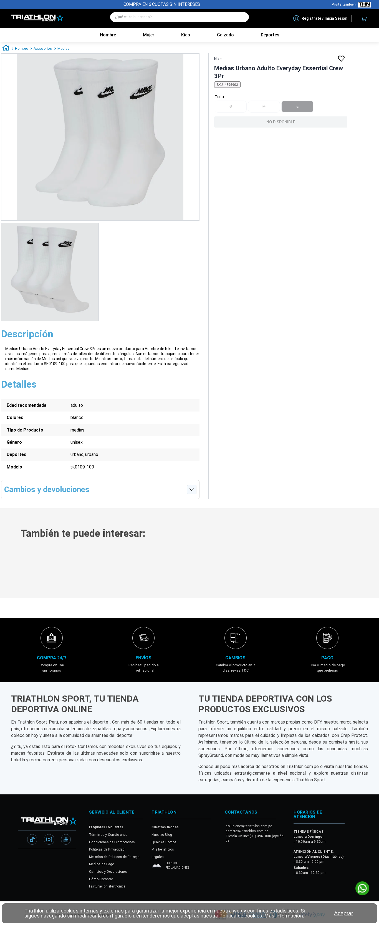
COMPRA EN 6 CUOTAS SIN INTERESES (161, 4)
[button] (76, 580)
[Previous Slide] (7, 569)
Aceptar (343, 913)
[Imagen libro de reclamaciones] (156, 885)
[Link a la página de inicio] (6, 48)
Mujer (148, 35)
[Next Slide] (371, 569)
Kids (185, 35)
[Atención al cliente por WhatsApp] (362, 888)
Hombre (108, 35)
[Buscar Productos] (242, 17)
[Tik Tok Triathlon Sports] (32, 858)
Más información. (284, 916)
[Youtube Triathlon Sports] (66, 858)
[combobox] (179, 18)
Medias (63, 48)
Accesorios (43, 48)
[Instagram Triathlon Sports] (49, 858)
